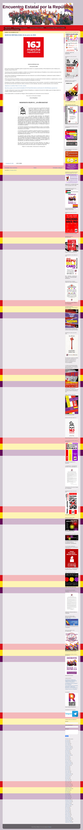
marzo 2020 (67, 795)
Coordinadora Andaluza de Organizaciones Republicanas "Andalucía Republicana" (71, 680)
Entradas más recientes (11, 167)
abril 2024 (67, 759)
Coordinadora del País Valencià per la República (71, 684)
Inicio (35, 167)
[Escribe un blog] (17, 163)
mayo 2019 (67, 810)
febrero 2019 (67, 814)
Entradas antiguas (57, 167)
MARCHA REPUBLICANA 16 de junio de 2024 (20, 35)
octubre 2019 (67, 803)
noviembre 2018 (68, 819)
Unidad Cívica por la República (71, 689)
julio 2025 (67, 750)
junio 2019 (67, 808)
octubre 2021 (67, 775)
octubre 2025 (67, 749)
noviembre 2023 (68, 763)
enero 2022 (67, 772)
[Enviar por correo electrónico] (16, 163)
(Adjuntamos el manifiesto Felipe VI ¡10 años (14, 85)
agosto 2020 (67, 790)
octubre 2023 (67, 765)
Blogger (49, 826)
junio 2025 (67, 752)
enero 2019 (67, 816)
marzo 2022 (67, 771)
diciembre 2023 (68, 762)
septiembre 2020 (68, 788)
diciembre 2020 (68, 784)
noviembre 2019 (68, 801)
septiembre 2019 (68, 804)
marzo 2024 (67, 760)
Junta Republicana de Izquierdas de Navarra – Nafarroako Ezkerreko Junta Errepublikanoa (71, 686)
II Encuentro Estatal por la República (37, 27)
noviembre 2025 (68, 747)
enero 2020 (67, 798)
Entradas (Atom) (13, 170)
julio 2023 (67, 766)
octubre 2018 (67, 820)
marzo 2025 (67, 753)
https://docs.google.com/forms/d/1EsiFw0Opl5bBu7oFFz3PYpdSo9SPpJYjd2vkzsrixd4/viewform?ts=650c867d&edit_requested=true (31, 87)
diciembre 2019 (68, 800)
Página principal (8, 27)
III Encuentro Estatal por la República (12, 29)
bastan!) (24, 85)
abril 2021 (67, 778)
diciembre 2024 (68, 755)
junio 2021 (67, 776)
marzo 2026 (67, 743)
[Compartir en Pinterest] (21, 163)
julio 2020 (67, 791)
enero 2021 (67, 782)
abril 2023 (67, 768)
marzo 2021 (67, 779)
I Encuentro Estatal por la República (20, 27)
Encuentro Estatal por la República (38, 6)
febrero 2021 (67, 781)
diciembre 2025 (68, 746)
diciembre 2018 (68, 817)
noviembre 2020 (68, 785)
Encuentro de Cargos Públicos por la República (55, 27)
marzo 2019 (67, 813)
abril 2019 (67, 811)
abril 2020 (67, 794)
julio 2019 (67, 807)
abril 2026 (67, 742)
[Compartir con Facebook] (20, 163)
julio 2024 (67, 756)
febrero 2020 (67, 797)
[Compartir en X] (19, 163)
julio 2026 (67, 740)
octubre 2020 (67, 787)
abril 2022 (67, 769)
